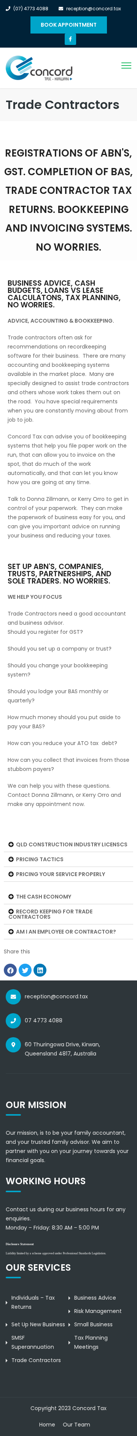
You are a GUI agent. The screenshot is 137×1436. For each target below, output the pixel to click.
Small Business (93, 1324)
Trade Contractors (36, 1360)
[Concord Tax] (39, 68)
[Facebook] (70, 39)
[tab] (68, 844)
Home (47, 1424)
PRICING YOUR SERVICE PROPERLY (60, 874)
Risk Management (98, 1311)
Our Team (76, 1424)
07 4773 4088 (43, 1020)
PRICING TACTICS (40, 859)
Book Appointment (69, 25)
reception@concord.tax (56, 996)
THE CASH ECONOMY (43, 896)
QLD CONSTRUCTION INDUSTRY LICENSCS (71, 844)
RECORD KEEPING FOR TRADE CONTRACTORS (50, 914)
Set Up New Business (38, 1324)
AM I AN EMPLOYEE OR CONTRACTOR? (66, 931)
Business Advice (95, 1298)
